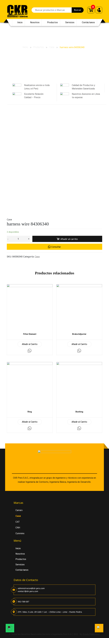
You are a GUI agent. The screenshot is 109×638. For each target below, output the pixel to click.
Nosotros (34, 22)
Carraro (19, 510)
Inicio (20, 22)
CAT (17, 521)
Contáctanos (88, 22)
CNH (17, 527)
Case (51, 47)
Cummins (19, 533)
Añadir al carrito (69, 239)
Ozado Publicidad (91, 634)
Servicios (69, 22)
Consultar (56, 247)
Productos (52, 22)
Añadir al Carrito (29, 344)
